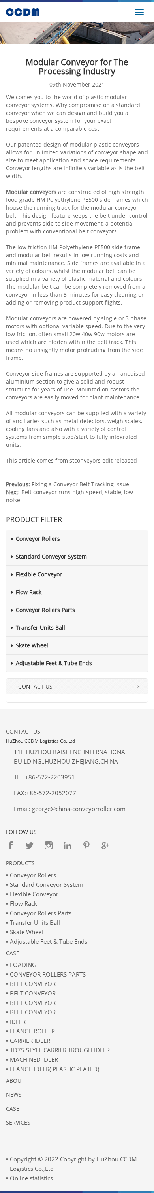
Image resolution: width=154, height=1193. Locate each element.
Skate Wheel (32, 645)
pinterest (86, 845)
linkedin (67, 845)
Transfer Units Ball (40, 627)
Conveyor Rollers (38, 538)
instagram (48, 845)
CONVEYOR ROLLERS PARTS (48, 974)
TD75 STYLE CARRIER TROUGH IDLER (60, 1050)
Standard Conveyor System (51, 556)
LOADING (23, 965)
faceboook (10, 845)
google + (105, 845)
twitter (29, 845)
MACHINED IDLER (34, 1059)
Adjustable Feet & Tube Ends (54, 663)
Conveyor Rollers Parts (45, 609)
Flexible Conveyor (39, 574)
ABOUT (15, 1080)
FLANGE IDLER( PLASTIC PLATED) (54, 1069)
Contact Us (23, 731)
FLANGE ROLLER (32, 1031)
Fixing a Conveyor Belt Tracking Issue (80, 484)
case (12, 1108)
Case (12, 953)
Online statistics (31, 1178)
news (14, 1094)
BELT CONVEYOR (33, 984)
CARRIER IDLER (30, 1040)
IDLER (18, 1022)
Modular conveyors (31, 192)
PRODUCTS (20, 863)
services (18, 1122)
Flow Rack (28, 592)
